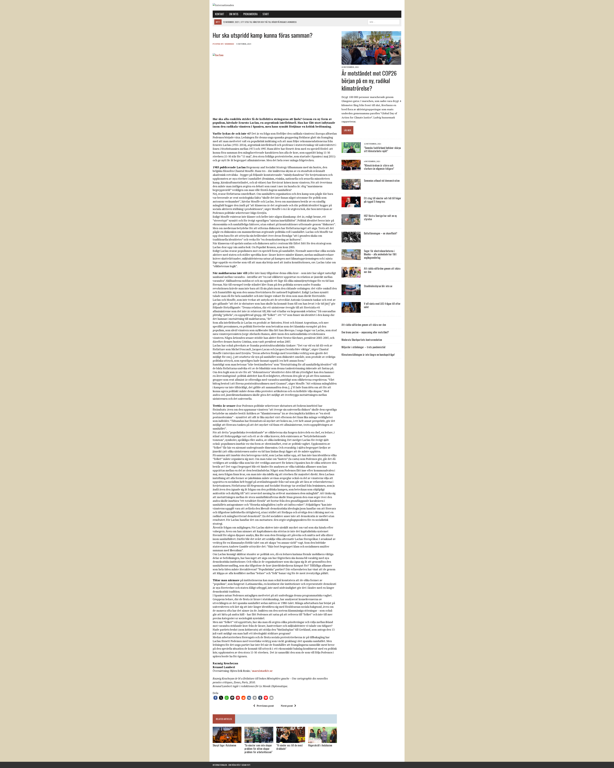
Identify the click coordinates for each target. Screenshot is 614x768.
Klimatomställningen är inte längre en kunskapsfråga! (368, 355)
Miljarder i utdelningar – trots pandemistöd (363, 347)
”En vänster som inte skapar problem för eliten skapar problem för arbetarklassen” (258, 748)
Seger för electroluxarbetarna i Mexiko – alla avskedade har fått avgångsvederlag (380, 254)
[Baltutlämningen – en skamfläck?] (351, 240)
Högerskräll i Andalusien (320, 745)
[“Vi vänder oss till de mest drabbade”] (290, 740)
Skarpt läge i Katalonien (224, 745)
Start (266, 14)
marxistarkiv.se (262, 671)
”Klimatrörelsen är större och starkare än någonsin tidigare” (379, 167)
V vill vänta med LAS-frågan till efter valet (382, 305)
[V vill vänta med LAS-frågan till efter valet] (351, 310)
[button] (215, 698)
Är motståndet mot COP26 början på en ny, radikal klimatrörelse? (369, 80)
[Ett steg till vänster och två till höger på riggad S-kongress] (351, 205)
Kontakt (219, 14)
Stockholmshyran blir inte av (378, 286)
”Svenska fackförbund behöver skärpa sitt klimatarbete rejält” (382, 149)
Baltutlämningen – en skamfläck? (380, 233)
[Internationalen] (307, 5)
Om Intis (233, 14)
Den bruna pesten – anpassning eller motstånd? (365, 332)
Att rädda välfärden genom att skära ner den (382, 270)
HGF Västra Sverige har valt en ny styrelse (380, 217)
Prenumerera (250, 14)
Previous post (265, 705)
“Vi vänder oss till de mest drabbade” (289, 747)
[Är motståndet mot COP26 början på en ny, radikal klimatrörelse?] (371, 62)
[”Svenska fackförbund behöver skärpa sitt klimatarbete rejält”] (351, 151)
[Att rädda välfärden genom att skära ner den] (351, 275)
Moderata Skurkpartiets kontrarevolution (362, 340)
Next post (287, 705)
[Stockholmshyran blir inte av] (351, 293)
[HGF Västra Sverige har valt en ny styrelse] (351, 223)
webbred (229, 44)
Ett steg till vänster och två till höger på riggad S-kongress (382, 199)
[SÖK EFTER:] (384, 21)
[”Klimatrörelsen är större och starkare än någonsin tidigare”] (351, 168)
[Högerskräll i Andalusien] (322, 740)
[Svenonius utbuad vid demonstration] (351, 187)
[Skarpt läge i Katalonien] (227, 741)
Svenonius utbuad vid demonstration (382, 180)
